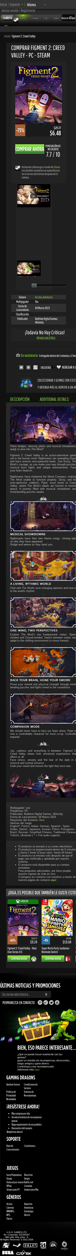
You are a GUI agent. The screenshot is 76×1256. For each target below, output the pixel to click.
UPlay (9, 1186)
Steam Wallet (23, 18)
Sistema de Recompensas (30, 1093)
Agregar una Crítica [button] (46, 337)
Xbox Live (28, 1175)
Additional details (54, 399)
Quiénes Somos (13, 1084)
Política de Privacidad (11, 1093)
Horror (27, 1215)
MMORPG (10, 1211)
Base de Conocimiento (12, 1147)
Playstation (35, 18)
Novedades (11, 1099)
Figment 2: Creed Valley (23, 36)
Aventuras (48, 297)
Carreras (10, 1207)
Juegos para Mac (31, 1189)
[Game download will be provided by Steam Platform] (17, 168)
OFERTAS (6, 26)
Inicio (3, 4)
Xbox (46, 18)
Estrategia (28, 1211)
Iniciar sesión (10, 10)
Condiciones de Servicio (30, 1086)
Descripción (20, 399)
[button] (16, 4)
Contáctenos (29, 1145)
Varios (9, 1218)
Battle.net (28, 1182)
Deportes (28, 1204)
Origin (27, 1178)
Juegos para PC (13, 1189)
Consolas (28, 1186)
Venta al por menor (15, 1182)
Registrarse (28, 10)
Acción (38, 297)
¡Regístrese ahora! (14, 1131)
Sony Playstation (14, 1175)
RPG (8, 1215)
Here (41, 820)
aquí (36, 1069)
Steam (57, 167)
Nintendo (56, 18)
